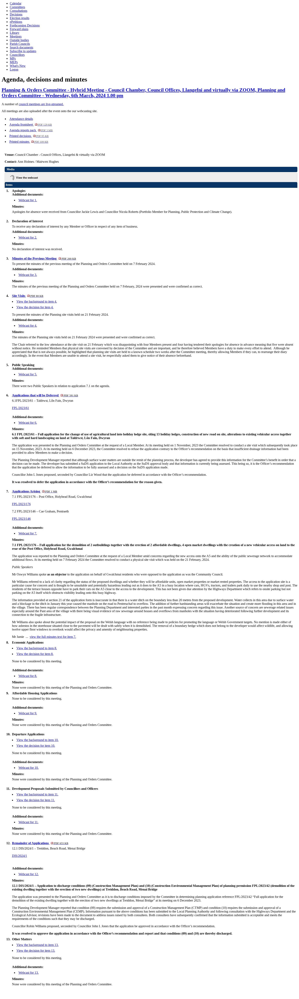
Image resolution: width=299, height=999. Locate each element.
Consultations (18, 10)
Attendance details (21, 119)
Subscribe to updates (23, 51)
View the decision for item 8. (34, 654)
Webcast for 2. (28, 237)
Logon (14, 69)
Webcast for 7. (28, 533)
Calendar (15, 3)
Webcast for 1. (28, 200)
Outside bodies (19, 40)
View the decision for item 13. (35, 950)
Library (14, 32)
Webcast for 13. (29, 972)
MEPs (14, 62)
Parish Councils (20, 43)
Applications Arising (34, 491)
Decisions (16, 14)
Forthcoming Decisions (25, 25)
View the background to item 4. (36, 301)
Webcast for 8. (28, 676)
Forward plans (19, 29)
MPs (13, 58)
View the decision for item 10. (35, 745)
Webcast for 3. (28, 275)
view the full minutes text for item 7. (53, 636)
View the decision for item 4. (34, 307)
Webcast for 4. (28, 325)
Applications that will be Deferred (45, 395)
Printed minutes (28, 141)
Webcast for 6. (28, 422)
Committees (17, 7)
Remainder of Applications (40, 843)
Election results (19, 18)
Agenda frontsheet (30, 124)
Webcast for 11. (28, 822)
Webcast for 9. (28, 713)
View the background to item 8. (36, 648)
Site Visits (27, 296)
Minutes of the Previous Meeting (44, 258)
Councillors (17, 54)
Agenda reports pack (31, 130)
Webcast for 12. (29, 874)
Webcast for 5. (28, 374)
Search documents (21, 47)
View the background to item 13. (37, 945)
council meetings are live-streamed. (41, 104)
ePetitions (16, 21)
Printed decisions (29, 136)
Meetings (16, 36)
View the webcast (27, 177)
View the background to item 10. (37, 740)
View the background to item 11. (37, 794)
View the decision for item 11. (35, 800)
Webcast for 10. (29, 767)
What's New (18, 65)
